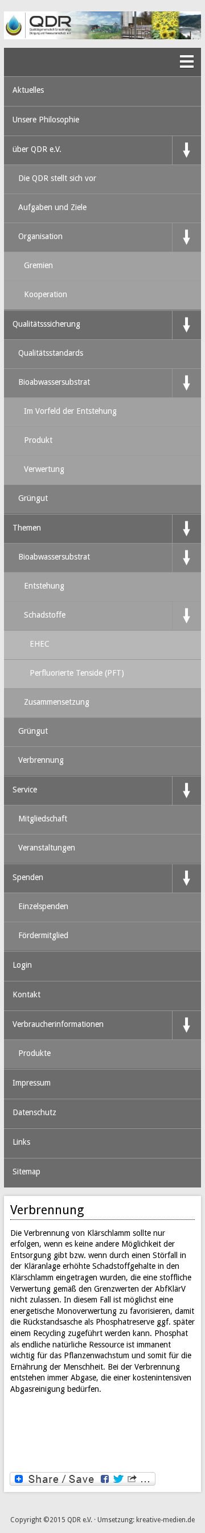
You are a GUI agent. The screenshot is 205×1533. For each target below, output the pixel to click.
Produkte (34, 1053)
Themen (27, 527)
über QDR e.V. (37, 149)
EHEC (40, 643)
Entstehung (44, 585)
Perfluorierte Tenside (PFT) (77, 672)
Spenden (28, 877)
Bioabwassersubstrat (54, 382)
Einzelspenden (43, 906)
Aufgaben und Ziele (52, 207)
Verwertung (44, 469)
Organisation (40, 236)
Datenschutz (34, 1112)
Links (21, 1141)
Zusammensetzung (56, 701)
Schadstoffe (44, 614)
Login (22, 964)
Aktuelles (28, 89)
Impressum (32, 1082)
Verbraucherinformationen (58, 1024)
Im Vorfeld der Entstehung (70, 411)
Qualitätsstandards (50, 352)
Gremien (38, 265)
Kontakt (26, 994)
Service (25, 789)
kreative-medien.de (165, 1520)
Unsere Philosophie (46, 119)
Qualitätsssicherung (46, 323)
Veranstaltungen (46, 847)
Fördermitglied (43, 935)
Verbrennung (41, 760)
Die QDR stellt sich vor (57, 178)
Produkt (38, 440)
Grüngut (33, 498)
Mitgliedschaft (42, 818)
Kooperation (45, 294)
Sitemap (26, 1171)
